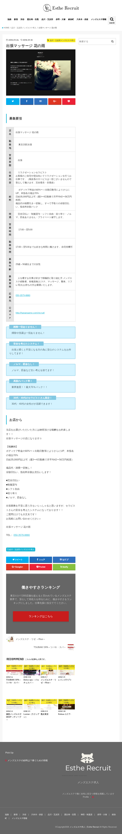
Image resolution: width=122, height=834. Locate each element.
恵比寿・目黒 (33, 19)
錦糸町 (71, 19)
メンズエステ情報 (98, 19)
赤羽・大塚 (60, 19)
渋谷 (22, 19)
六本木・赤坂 (82, 19)
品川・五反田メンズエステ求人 (21, 549)
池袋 (9, 19)
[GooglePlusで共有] (54, 101)
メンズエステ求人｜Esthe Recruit (84, 827)
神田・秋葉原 (86, 814)
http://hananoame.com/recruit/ (30, 313)
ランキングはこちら (41, 616)
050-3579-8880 (23, 295)
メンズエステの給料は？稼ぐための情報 (28, 760)
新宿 (16, 19)
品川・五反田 (47, 19)
